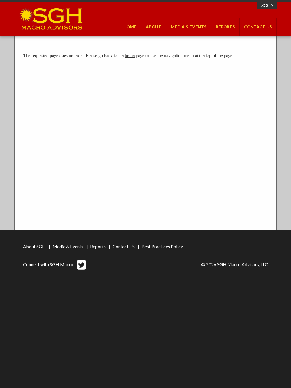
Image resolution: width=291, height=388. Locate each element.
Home (129, 26)
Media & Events (188, 26)
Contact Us (258, 26)
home (130, 55)
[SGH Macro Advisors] (51, 17)
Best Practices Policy (162, 246)
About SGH (34, 246)
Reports (98, 246)
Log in (267, 5)
